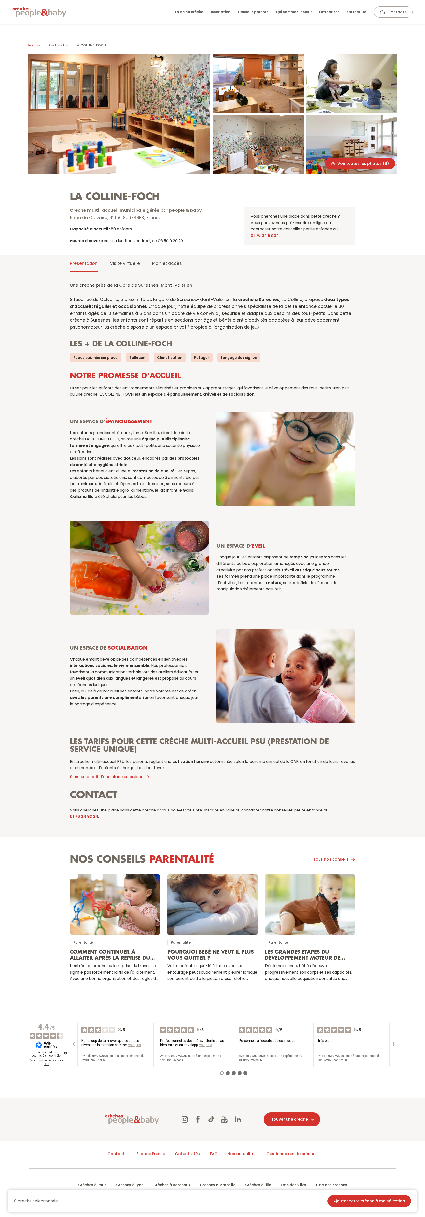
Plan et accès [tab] (167, 263)
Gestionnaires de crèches (292, 1154)
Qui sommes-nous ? (294, 11)
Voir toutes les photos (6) (363, 163)
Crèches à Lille (258, 1184)
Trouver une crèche (289, 1119)
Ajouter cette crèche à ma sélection (369, 1201)
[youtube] (224, 1119)
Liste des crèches (331, 1184)
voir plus (134, 1045)
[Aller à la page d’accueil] (39, 12)
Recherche (58, 45)
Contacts (397, 12)
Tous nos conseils (331, 859)
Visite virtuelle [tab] (125, 263)
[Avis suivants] (393, 1044)
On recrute (356, 11)
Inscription (220, 11)
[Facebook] (198, 1119)
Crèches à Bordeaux (171, 1184)
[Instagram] (184, 1119)
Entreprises (329, 11)
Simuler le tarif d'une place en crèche (106, 777)
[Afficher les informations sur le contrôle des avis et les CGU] (65, 1053)
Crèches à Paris (92, 1184)
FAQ (214, 1154)
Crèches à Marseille (217, 1184)
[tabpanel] (212, 635)
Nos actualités (242, 1154)
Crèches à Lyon (130, 1184)
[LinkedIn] (238, 1119)
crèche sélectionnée (36, 1201)
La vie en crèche (189, 11)
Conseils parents (253, 11)
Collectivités (187, 1154)
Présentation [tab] (84, 263)
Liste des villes (293, 1184)
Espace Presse (151, 1154)
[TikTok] (211, 1119)
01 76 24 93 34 (265, 235)
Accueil (34, 45)
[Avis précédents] (73, 1044)
